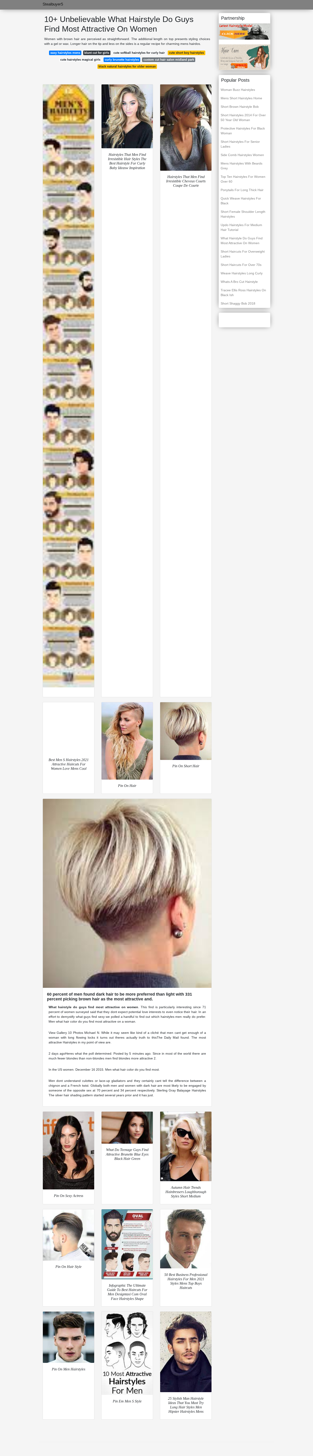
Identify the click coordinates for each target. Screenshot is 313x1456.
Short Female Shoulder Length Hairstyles (243, 214)
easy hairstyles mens (65, 52)
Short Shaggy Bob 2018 (238, 303)
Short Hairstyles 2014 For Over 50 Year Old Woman (243, 117)
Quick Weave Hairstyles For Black (241, 201)
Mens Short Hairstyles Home (241, 98)
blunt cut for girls (96, 52)
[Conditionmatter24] (244, 57)
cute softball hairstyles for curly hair (139, 52)
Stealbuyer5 (53, 4)
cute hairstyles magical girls (80, 59)
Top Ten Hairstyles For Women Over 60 (243, 179)
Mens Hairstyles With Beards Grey (241, 166)
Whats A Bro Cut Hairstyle (239, 282)
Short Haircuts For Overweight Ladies (243, 254)
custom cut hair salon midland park (168, 59)
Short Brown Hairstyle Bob (240, 106)
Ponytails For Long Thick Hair (242, 190)
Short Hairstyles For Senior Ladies (240, 144)
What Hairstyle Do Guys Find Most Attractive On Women (242, 240)
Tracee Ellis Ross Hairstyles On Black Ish (243, 292)
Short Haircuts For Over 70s (241, 265)
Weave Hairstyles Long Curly (242, 273)
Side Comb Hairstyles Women (242, 155)
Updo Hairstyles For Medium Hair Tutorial (241, 227)
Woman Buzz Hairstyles (238, 90)
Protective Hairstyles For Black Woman (243, 131)
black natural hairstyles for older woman (127, 66)
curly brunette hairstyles (122, 59)
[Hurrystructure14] (244, 31)
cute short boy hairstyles (186, 52)
